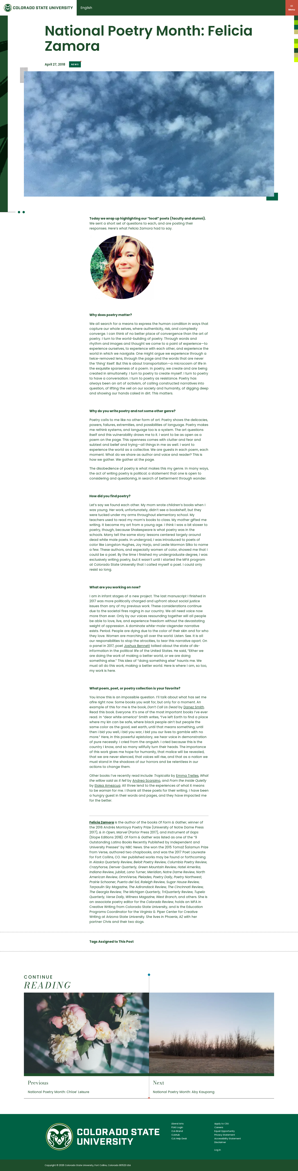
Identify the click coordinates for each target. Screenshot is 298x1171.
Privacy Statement (224, 1134)
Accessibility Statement (227, 1138)
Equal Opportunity (224, 1131)
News (75, 64)
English (86, 7)
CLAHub (175, 1134)
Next (158, 1083)
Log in (217, 1149)
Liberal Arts (177, 1123)
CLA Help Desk (179, 1138)
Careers (218, 1127)
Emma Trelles (187, 775)
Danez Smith (193, 707)
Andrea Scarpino (146, 780)
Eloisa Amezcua (107, 785)
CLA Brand (177, 1131)
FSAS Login (177, 1127)
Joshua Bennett (137, 645)
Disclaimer (220, 1142)
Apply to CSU (221, 1123)
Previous (38, 1083)
